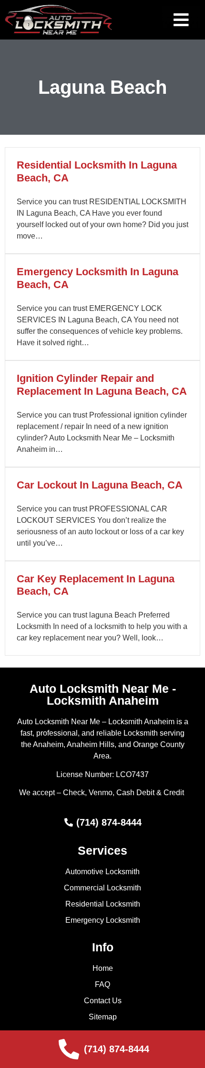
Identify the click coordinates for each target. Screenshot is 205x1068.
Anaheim (48, 744)
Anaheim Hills (90, 744)
